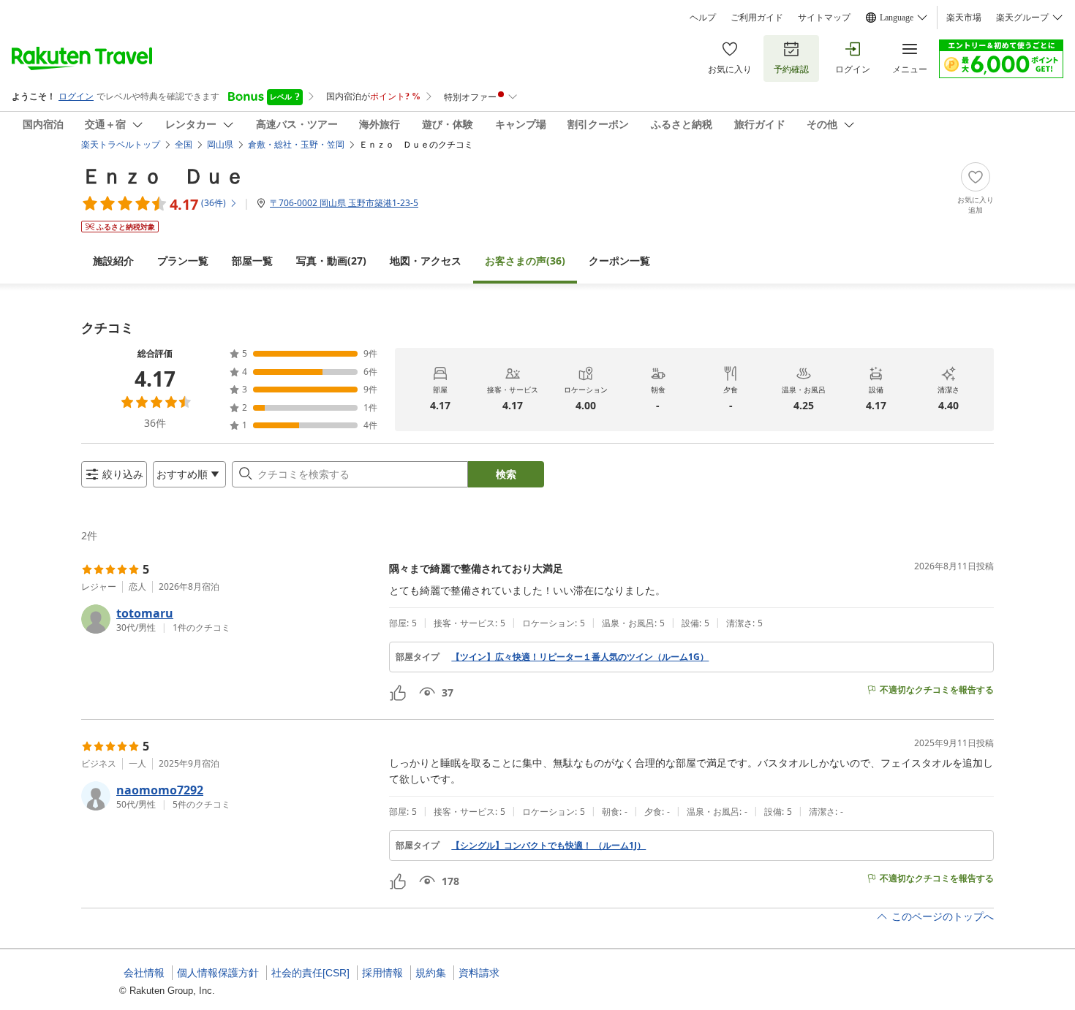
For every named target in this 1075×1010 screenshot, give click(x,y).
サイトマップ (824, 17)
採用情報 (382, 973)
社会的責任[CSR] (310, 973)
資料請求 (479, 973)
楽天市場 (963, 17)
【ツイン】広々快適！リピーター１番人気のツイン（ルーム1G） (580, 657)
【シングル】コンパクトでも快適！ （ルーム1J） (548, 845)
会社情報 (144, 973)
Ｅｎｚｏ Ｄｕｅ (163, 175)
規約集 (430, 973)
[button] (229, 619)
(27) (331, 260)
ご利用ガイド (757, 17)
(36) (525, 260)
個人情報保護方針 (218, 973)
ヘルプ (703, 17)
